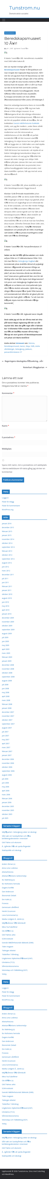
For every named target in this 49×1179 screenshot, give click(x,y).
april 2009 (5, 649)
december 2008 (8, 665)
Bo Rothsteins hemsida (11, 884)
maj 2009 (5, 645)
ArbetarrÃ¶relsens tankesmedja (14, 876)
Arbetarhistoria (7, 872)
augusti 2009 (7, 633)
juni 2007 (5, 735)
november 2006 (8, 763)
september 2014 (8, 547)
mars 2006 (6, 794)
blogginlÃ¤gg (10, 33)
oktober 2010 (7, 594)
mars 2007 (6, 747)
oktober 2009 (7, 625)
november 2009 (8, 622)
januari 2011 (6, 590)
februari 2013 (7, 551)
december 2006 (8, 759)
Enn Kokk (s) (6, 899)
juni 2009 (5, 641)
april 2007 (5, 743)
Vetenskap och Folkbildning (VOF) (14, 970)
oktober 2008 (7, 673)
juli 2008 (5, 684)
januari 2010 (6, 614)
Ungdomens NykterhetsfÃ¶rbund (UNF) (17, 958)
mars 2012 (6, 571)
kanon (22, 346)
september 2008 (8, 677)
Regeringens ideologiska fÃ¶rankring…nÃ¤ (24, 361)
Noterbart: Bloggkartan (33, 367)
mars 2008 (6, 700)
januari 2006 (6, 802)
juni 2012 (5, 567)
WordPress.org (7, 509)
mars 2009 (6, 653)
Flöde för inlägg (8, 502)
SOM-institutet (7, 939)
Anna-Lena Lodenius (10, 868)
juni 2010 (5, 602)
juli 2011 (5, 578)
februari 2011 (7, 586)
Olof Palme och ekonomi (11, 842)
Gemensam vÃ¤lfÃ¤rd (10, 907)
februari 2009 (7, 657)
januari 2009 (6, 661)
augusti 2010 (7, 598)
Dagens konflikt (8, 888)
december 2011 (8, 574)
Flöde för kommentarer (11, 506)
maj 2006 (5, 787)
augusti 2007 (7, 728)
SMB (32, 346)
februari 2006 (7, 798)
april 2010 (5, 610)
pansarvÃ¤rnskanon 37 (13, 352)
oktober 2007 (7, 720)
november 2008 (8, 669)
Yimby (4, 974)
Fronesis (5, 903)
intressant (20, 343)
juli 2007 (5, 732)
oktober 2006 (7, 767)
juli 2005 (5, 818)
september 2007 (8, 724)
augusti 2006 (7, 775)
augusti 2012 (7, 563)
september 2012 (8, 559)
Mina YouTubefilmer (9, 927)
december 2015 (8, 527)
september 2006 (8, 771)
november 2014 (8, 539)
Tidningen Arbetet (9, 950)
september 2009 (8, 629)
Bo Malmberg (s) (8, 880)
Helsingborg (19, 349)
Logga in (5, 498)
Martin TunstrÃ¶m (22, 48)
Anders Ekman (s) (8, 864)
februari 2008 (7, 704)
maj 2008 (5, 692)
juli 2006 (5, 779)
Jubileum (28, 349)
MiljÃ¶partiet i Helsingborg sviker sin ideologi (19, 832)
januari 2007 (6, 755)
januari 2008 (6, 708)
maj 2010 (5, 606)
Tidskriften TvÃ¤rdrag (10, 954)
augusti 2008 (7, 680)
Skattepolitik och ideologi (11, 850)
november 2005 (8, 810)
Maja (28, 346)
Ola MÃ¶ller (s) (7, 931)
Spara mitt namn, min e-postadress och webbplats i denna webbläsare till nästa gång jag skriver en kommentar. (24, 468)
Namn (5, 426)
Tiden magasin (7, 946)
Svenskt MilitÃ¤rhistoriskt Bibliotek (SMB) (18, 943)
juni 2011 (5, 582)
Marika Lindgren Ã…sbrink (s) (13, 919)
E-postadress (8, 437)
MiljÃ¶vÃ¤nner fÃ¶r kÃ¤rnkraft (14, 923)
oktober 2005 (7, 814)
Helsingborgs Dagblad (26, 261)
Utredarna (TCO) (8, 962)
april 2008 (5, 696)
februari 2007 (7, 751)
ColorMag (41, 1171)
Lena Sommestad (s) (10, 915)
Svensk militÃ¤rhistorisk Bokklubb (26, 123)
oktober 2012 (7, 555)
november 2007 (8, 716)
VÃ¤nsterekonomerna (10, 966)
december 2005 (8, 806)
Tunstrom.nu (24, 8)
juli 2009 (5, 637)
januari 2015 (6, 535)
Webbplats (7, 448)
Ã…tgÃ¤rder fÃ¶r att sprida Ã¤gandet (16, 846)
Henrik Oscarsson (8, 911)
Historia (31, 343)
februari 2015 (7, 531)
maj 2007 (5, 739)
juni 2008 (5, 688)
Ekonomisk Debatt (9, 895)
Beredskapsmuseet (12, 70)
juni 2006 (5, 783)
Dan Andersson (8, 891)
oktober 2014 (7, 543)
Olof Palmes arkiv (8, 935)
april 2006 (5, 790)
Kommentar (8, 393)
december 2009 (8, 618)
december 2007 (8, 712)
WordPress (9, 1174)
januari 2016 (6, 523)
